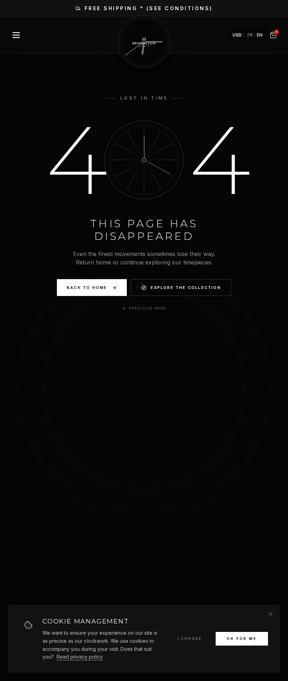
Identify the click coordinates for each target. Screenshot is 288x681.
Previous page (147, 308)
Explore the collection (186, 287)
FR (250, 35)
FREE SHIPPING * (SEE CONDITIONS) (149, 8)
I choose (189, 638)
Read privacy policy (80, 657)
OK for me (242, 638)
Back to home (87, 287)
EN (259, 35)
